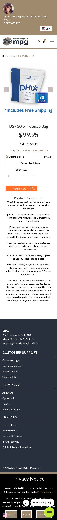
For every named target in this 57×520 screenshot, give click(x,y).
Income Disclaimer (12, 436)
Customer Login (11, 360)
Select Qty (21, 169)
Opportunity (9, 398)
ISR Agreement (10, 441)
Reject (26, 514)
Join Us (6, 403)
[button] (33, 150)
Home (5, 56)
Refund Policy (9, 371)
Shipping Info (9, 376)
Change (6, 19)
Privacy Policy (10, 430)
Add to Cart (19, 188)
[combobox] (46, 28)
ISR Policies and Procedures (17, 447)
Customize (44, 514)
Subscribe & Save (30, 163)
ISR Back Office (11, 409)
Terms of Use (9, 424)
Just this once (16, 156)
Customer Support (12, 365)
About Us (7, 392)
